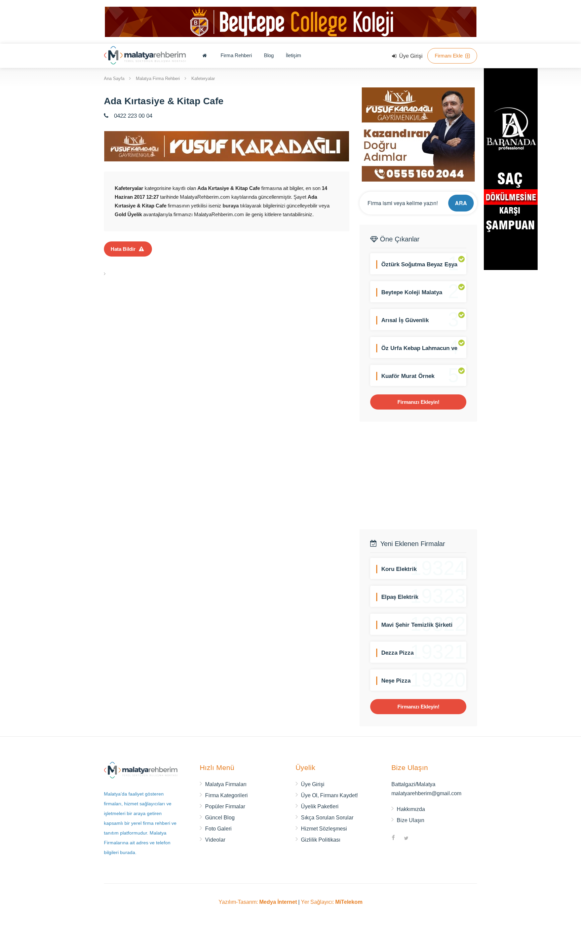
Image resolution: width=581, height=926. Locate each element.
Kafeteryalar (203, 78)
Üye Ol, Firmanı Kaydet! (329, 795)
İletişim (293, 55)
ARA (461, 203)
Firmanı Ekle (449, 56)
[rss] (419, 838)
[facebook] (393, 838)
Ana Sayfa (114, 78)
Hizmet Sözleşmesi (324, 829)
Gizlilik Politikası (320, 840)
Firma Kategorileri (226, 795)
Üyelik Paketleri (320, 806)
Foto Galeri (218, 829)
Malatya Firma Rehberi (158, 78)
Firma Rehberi (236, 55)
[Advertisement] (418, 475)
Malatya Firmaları (225, 784)
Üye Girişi (410, 56)
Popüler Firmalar (225, 806)
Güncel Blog (220, 817)
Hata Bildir (123, 249)
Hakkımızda (411, 809)
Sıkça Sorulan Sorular (327, 817)
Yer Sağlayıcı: (331, 902)
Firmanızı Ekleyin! (418, 402)
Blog (269, 55)
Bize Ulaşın (410, 820)
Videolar (215, 840)
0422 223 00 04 (132, 116)
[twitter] (406, 838)
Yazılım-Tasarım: (258, 902)
